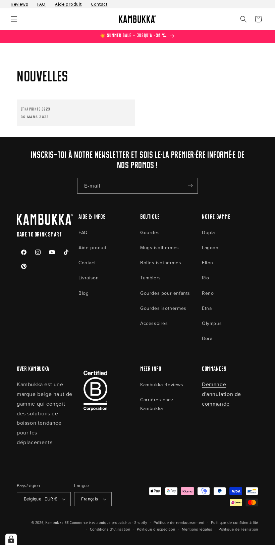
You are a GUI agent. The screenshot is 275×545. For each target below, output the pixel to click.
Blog (83, 293)
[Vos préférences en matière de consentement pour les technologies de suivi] (11, 539)
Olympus (212, 323)
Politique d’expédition (156, 529)
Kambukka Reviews (161, 384)
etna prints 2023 (35, 109)
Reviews (19, 4)
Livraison (88, 277)
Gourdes (150, 232)
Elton (207, 262)
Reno (208, 293)
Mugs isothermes (159, 247)
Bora (207, 338)
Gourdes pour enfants (165, 293)
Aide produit (68, 4)
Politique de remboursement (179, 522)
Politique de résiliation (238, 529)
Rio (205, 277)
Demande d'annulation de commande (221, 394)
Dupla (208, 232)
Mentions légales (197, 529)
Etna (207, 308)
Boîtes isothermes (160, 262)
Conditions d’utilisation (110, 529)
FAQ (41, 4)
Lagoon (210, 247)
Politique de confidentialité (234, 522)
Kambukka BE (57, 522)
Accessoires (154, 323)
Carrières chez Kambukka (156, 403)
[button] (14, 19)
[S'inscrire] (190, 186)
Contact (99, 4)
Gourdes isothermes (163, 308)
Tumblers (150, 277)
